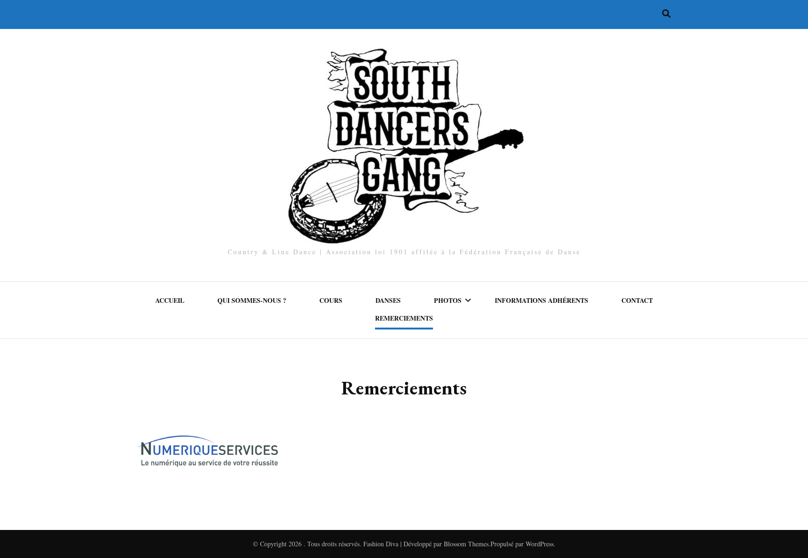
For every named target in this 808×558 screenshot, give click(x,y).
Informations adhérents (541, 300)
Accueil (169, 300)
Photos (448, 300)
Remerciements (404, 318)
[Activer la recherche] (666, 13)
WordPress (540, 543)
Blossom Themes (466, 543)
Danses (388, 300)
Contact (637, 300)
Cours (330, 300)
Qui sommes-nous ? (251, 300)
